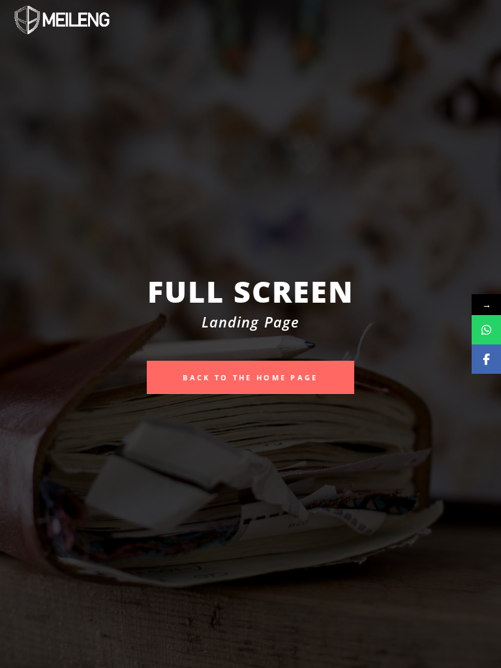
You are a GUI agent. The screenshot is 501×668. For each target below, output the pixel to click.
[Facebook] (486, 359)
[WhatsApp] (486, 329)
